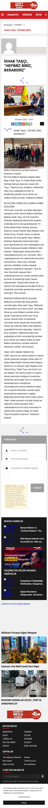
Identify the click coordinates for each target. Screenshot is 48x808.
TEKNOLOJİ (7, 739)
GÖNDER (37, 488)
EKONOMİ (28, 739)
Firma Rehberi (30, 764)
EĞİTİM (27, 735)
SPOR (38, 14)
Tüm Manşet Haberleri (12, 757)
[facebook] (13, 125)
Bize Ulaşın (7, 761)
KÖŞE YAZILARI (30, 746)
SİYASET (19, 25)
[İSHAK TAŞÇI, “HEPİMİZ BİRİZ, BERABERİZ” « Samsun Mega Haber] (24, 5)
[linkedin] (20, 125)
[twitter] (16, 125)
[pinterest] (23, 125)
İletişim (27, 757)
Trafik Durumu (30, 761)
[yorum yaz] (30, 125)
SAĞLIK (6, 746)
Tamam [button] (24, 803)
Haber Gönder (8, 764)
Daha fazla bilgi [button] (24, 797)
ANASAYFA (12, 14)
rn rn (23, 80)
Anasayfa (8, 25)
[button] (46, 15)
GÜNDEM (27, 14)
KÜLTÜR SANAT (9, 742)
